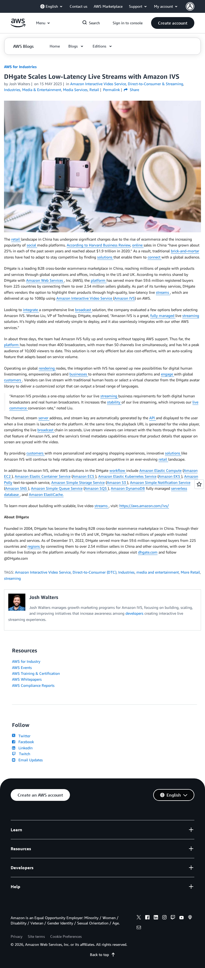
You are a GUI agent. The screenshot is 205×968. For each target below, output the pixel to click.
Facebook (25, 741)
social (32, 245)
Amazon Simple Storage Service (78, 482)
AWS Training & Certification (36, 673)
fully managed (162, 315)
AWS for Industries (20, 66)
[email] (139, 928)
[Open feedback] (199, 484)
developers (134, 613)
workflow (117, 470)
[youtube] (181, 918)
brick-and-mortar (185, 251)
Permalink (111, 89)
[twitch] (173, 918)
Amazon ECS (84, 476)
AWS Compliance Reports (33, 685)
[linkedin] (156, 918)
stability (114, 402)
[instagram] (164, 918)
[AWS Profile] (190, 6)
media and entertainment (157, 572)
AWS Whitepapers (27, 679)
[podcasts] (190, 918)
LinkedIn (24, 748)
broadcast (83, 309)
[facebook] (147, 918)
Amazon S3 (117, 482)
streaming (190, 315)
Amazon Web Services (45, 280)
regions (34, 546)
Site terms (36, 936)
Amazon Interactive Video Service (84, 298)
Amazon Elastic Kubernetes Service (127, 476)
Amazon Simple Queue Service (56, 488)
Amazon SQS (96, 488)
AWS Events (22, 667)
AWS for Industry (26, 661)
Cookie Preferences (66, 936)
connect (154, 257)
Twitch (23, 753)
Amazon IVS (124, 298)
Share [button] (134, 89)
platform (99, 280)
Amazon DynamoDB (128, 488)
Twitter (23, 736)
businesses (78, 374)
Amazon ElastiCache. (46, 494)
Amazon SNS (16, 488)
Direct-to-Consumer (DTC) (94, 572)
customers (13, 380)
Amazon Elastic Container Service (42, 476)
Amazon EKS (170, 476)
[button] (172, 23)
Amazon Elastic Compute (160, 470)
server (43, 418)
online (138, 245)
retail (16, 239)
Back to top (99, 954)
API (152, 418)
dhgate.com (147, 552)
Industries (126, 572)
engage (167, 374)
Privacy (16, 936)
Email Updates (29, 760)
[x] (139, 918)
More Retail (190, 572)
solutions (105, 257)
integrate (31, 309)
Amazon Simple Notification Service (160, 482)
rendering (47, 368)
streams (163, 292)
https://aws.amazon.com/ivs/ (144, 505)
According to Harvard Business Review (98, 245)
